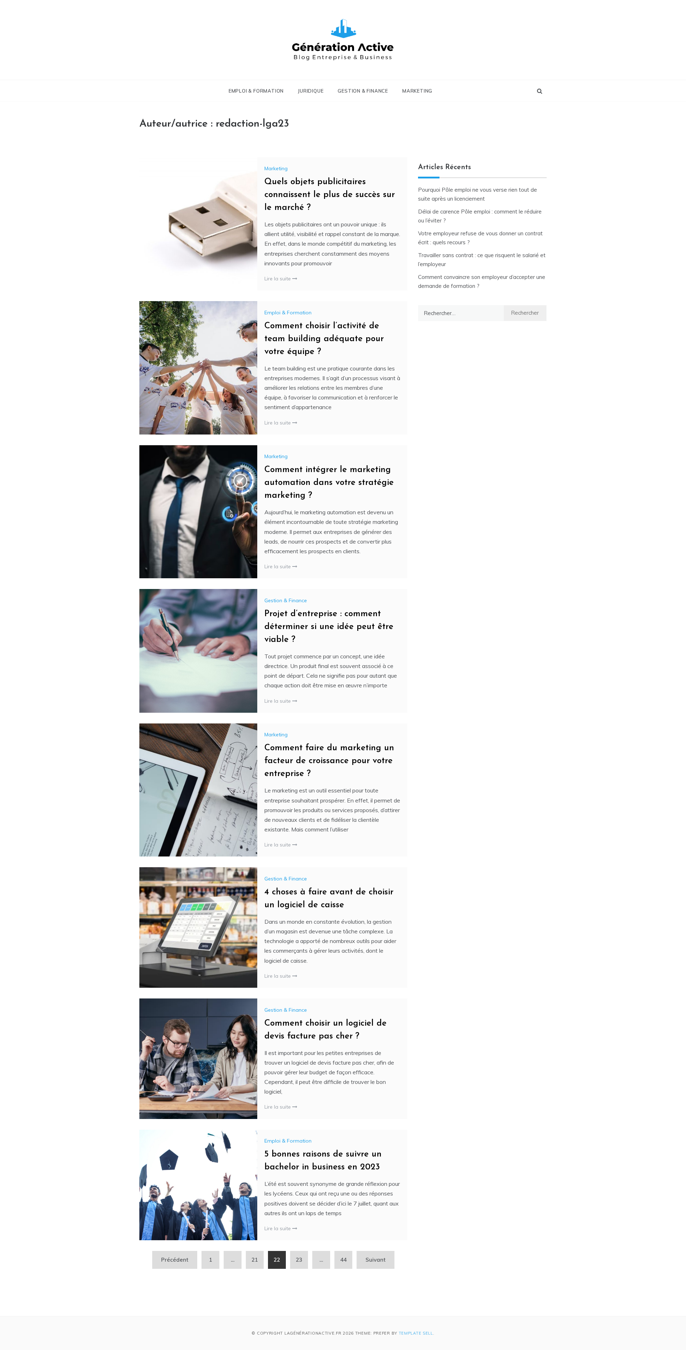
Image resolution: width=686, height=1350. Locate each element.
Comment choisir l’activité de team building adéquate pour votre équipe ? (324, 339)
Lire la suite (278, 278)
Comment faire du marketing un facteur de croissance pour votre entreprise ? (329, 761)
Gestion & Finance (363, 91)
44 (343, 1259)
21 (255, 1259)
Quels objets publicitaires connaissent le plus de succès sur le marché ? (329, 195)
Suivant (376, 1259)
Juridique (310, 91)
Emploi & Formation (256, 91)
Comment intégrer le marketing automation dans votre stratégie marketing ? (329, 483)
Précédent (174, 1259)
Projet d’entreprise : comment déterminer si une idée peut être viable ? (328, 627)
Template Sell (416, 1333)
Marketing (417, 91)
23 (299, 1259)
